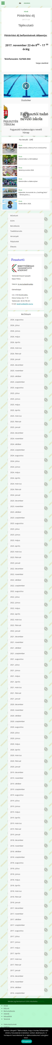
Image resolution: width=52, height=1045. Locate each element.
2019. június (15, 806)
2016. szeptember (17, 993)
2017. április (15, 953)
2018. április (15, 885)
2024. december (16, 433)
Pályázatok (14, 241)
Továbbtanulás (16, 231)
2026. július (15, 325)
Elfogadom (26, 1041)
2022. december (16, 568)
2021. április (15, 682)
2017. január (15, 970)
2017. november (16, 914)
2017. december (16, 908)
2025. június (15, 399)
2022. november (16, 574)
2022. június (15, 602)
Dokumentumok (10, 1024)
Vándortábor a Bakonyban (28, 181)
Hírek (26, 11)
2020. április (15, 750)
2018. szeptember (17, 857)
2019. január (15, 834)
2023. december (16, 501)
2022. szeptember (17, 585)
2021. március (16, 687)
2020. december (16, 704)
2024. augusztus (16, 455)
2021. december (16, 636)
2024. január (15, 495)
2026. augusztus (16, 319)
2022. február (15, 625)
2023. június (15, 535)
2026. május (15, 336)
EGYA (12, 221)
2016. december (16, 976)
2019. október (15, 784)
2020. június (15, 738)
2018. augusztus (16, 863)
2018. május (15, 880)
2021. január (15, 699)
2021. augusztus (16, 659)
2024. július (15, 461)
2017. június (15, 942)
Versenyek (14, 236)
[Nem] (44, 1036)
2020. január (15, 767)
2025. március (16, 416)
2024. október (15, 444)
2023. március (16, 552)
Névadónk (8, 1016)
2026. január (15, 359)
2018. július (15, 868)
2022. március (16, 619)
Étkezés (13, 246)
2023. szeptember (17, 518)
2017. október (15, 919)
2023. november (16, 506)
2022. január (15, 631)
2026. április (15, 342)
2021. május (15, 676)
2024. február (15, 489)
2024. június (15, 467)
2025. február (15, 421)
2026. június (15, 331)
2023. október (15, 512)
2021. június (15, 670)
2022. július (15, 597)
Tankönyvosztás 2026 (26, 170)
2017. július (15, 936)
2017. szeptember (17, 925)
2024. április (15, 478)
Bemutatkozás (9, 1011)
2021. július (15, 665)
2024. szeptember (17, 450)
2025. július (15, 393)
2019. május (15, 812)
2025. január (15, 427)
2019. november (16, 778)
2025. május (15, 404)
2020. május (15, 744)
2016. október (15, 987)
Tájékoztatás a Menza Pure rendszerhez (33, 148)
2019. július (15, 801)
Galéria (6, 1027)
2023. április (15, 546)
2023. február (15, 557)
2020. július (15, 733)
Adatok (6, 1014)
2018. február (15, 897)
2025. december (16, 365)
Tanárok (7, 1019)
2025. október (15, 376)
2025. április (15, 410)
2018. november (16, 846)
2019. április (15, 817)
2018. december (16, 840)
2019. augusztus (16, 795)
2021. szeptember (17, 653)
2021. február (15, 693)
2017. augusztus (16, 931)
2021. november (16, 642)
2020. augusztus (16, 727)
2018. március (16, 891)
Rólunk (6, 1008)
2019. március (16, 823)
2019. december (16, 772)
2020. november (16, 710)
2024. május (15, 472)
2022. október (15, 580)
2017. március (16, 959)
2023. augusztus (16, 523)
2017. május (15, 948)
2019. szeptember (17, 789)
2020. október (15, 716)
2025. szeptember (17, 382)
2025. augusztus (16, 387)
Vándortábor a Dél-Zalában (28, 159)
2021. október (15, 648)
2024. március (16, 484)
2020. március (16, 755)
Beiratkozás (15, 226)
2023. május (15, 540)
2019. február (15, 829)
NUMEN (41, 1001)
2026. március (16, 348)
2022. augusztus (16, 591)
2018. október (15, 851)
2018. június (15, 874)
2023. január (15, 563)
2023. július (15, 529)
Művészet (14, 215)
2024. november (16, 438)
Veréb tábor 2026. (25, 203)
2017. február (15, 965)
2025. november (16, 370)
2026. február (15, 353)
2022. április (15, 614)
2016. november (16, 982)
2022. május (15, 608)
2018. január (15, 902)
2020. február (15, 761)
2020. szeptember (17, 721)
